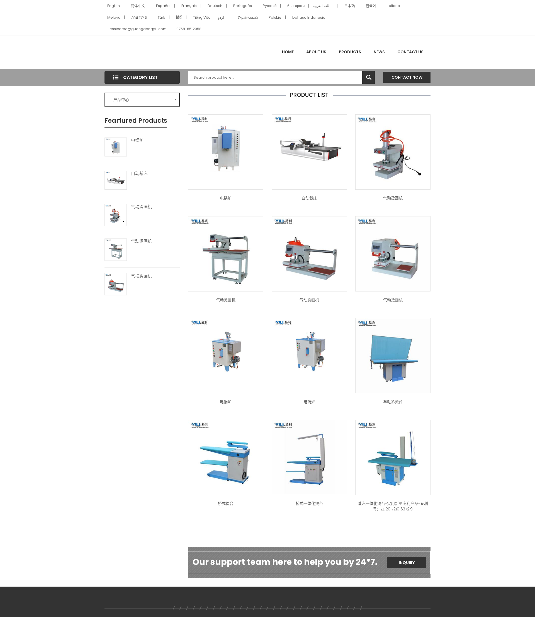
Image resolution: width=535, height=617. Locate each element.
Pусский (269, 5)
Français (189, 5)
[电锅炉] (116, 147)
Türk (161, 17)
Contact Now (406, 77)
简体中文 (138, 5)
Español (163, 5)
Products (350, 52)
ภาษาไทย (139, 17)
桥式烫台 (226, 503)
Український (248, 17)
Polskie (275, 17)
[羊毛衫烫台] (393, 355)
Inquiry (407, 562)
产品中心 (144, 99)
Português (242, 5)
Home (288, 52)
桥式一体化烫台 (309, 503)
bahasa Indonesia (308, 17)
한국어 (371, 5)
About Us (316, 52)
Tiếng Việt (201, 17)
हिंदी (179, 17)
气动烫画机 (141, 206)
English (113, 5)
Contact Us (410, 52)
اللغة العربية (321, 5)
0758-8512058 (188, 29)
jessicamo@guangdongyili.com (138, 29)
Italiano (393, 5)
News (379, 52)
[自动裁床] (116, 180)
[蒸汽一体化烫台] (309, 457)
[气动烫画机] (116, 214)
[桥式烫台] (225, 457)
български (296, 5)
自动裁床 (139, 173)
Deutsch (215, 5)
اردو (221, 17)
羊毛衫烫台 (393, 401)
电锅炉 (137, 140)
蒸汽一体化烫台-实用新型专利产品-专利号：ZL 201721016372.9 (393, 506)
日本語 (349, 5)
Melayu (113, 17)
